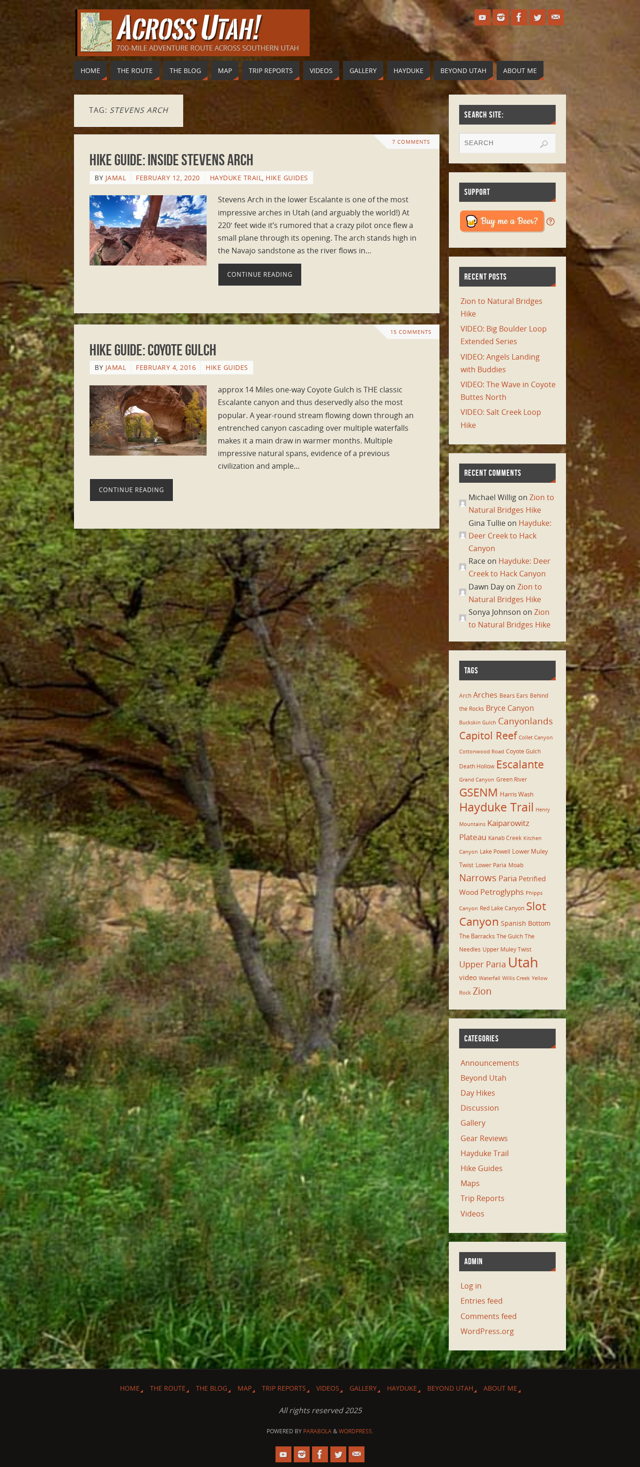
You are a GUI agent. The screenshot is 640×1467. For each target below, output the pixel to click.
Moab (515, 865)
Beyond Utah (483, 1078)
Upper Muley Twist (507, 949)
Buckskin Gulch (477, 722)
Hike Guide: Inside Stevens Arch (171, 160)
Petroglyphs (502, 891)
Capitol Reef (488, 735)
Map (245, 1388)
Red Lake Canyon (502, 908)
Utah (523, 962)
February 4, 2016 (166, 367)
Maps (470, 1183)
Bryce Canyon (510, 708)
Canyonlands (525, 721)
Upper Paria (482, 964)
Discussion (480, 1108)
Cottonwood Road (481, 751)
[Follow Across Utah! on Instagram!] (501, 17)
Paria (508, 878)
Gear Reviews (484, 1138)
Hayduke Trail (236, 177)
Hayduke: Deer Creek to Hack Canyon (510, 535)
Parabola (317, 1431)
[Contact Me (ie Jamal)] (556, 17)
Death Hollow (476, 766)
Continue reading (259, 274)
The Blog (211, 1388)
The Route (168, 1388)
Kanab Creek (504, 837)
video (468, 977)
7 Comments (411, 141)
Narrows (478, 877)
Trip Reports (483, 1198)
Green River (511, 779)
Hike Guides (287, 177)
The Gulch (510, 936)
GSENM (478, 792)
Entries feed (482, 1301)
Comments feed (489, 1316)
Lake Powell (495, 851)
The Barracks (477, 936)
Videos (472, 1214)
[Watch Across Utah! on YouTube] (483, 17)
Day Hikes (478, 1093)
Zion (482, 990)
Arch (465, 696)
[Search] (544, 144)
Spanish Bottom (526, 923)
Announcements (490, 1063)
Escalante (520, 764)
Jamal (116, 177)
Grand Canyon (476, 779)
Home (130, 1388)
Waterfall (489, 978)
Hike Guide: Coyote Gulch (152, 350)
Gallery (473, 1123)
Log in (471, 1286)
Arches (485, 695)
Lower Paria (491, 865)
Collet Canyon (536, 737)
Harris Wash (517, 794)
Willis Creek (516, 978)
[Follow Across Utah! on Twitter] (537, 17)
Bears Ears (513, 695)
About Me (500, 1388)
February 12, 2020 (168, 177)
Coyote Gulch (523, 751)
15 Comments (411, 331)
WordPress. (356, 1431)
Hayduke (402, 1388)
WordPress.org (487, 1331)
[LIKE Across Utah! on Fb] (519, 17)
